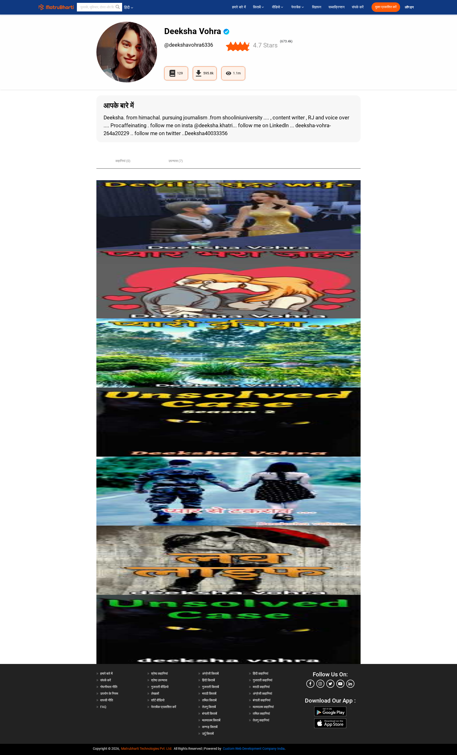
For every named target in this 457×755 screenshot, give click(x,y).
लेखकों (155, 693)
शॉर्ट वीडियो (157, 700)
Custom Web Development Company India (254, 748)
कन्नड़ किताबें (210, 727)
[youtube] (340, 684)
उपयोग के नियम (109, 693)
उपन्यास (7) (176, 161)
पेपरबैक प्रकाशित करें (163, 707)
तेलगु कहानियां (261, 720)
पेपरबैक (296, 7)
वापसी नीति (106, 700)
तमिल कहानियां (261, 713)
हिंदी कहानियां (260, 673)
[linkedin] (350, 684)
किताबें (257, 7)
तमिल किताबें (209, 700)
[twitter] (330, 684)
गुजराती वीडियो (160, 687)
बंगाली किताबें (209, 713)
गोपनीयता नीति (108, 687)
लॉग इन (409, 7)
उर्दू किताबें (208, 733)
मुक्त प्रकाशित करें (386, 7)
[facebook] (310, 684)
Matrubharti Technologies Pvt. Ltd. (147, 748)
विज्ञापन (316, 7)
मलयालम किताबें (211, 720)
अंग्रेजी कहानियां (262, 693)
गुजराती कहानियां (262, 680)
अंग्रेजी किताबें (210, 673)
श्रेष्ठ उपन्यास (159, 680)
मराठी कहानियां (261, 687)
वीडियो (276, 7)
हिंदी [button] (127, 7)
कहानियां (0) (122, 161)
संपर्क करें (358, 7)
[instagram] (320, 684)
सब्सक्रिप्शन (336, 7)
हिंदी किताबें (208, 680)
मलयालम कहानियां (263, 707)
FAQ (103, 707)
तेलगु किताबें (209, 707)
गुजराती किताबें (210, 687)
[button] (118, 7)
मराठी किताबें (209, 693)
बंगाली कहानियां (261, 700)
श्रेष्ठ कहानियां (159, 673)
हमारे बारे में (239, 7)
